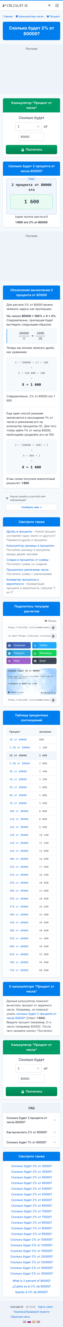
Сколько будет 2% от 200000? (31, 1256)
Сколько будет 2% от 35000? (31, 1171)
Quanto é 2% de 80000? (31, 1292)
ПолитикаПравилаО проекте (32, 1311)
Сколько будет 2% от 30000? (31, 1166)
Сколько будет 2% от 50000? (31, 1188)
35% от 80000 (18, 898)
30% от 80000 (18, 890)
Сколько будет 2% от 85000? (31, 1222)
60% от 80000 (18, 946)
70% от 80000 (18, 962)
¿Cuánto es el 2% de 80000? (31, 1286)
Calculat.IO (16, 1306)
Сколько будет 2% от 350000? (31, 1273)
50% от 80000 (18, 930)
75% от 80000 (18, 970)
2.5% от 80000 (19, 763)
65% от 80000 (18, 954)
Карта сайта (45, 1306)
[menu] (57, 5)
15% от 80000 (18, 850)
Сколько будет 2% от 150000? (31, 1251)
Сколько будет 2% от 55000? (31, 1194)
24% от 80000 (18, 874)
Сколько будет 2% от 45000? (31, 1183)
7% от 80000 (18, 803)
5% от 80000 (18, 787)
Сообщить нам (31, 507)
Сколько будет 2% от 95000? (31, 1234)
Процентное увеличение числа (27, 569)
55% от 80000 (18, 938)
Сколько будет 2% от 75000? (31, 1217)
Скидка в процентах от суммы (27, 559)
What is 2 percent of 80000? (32, 1280)
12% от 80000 (18, 827)
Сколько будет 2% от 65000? (31, 1205)
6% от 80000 (18, 795)
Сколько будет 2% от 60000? (31, 1200)
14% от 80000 (18, 843)
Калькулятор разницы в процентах (30, 545)
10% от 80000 (18, 811)
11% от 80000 (18, 819)
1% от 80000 (18, 739)
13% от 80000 (18, 835)
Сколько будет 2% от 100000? (31, 1239)
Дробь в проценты (19, 531)
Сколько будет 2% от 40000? (31, 1177)
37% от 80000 (18, 906)
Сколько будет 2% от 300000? (31, 1268)
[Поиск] (49, 5)
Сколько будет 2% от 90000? (31, 1228)
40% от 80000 (18, 914)
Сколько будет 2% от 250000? (31, 1262)
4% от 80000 (18, 779)
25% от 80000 (18, 882)
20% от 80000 (18, 858)
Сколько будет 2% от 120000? (31, 1245)
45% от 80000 (18, 922)
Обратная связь (20, 1316)
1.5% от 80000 (19, 747)
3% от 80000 (18, 771)
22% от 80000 (18, 866)
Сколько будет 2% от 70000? (31, 1211)
